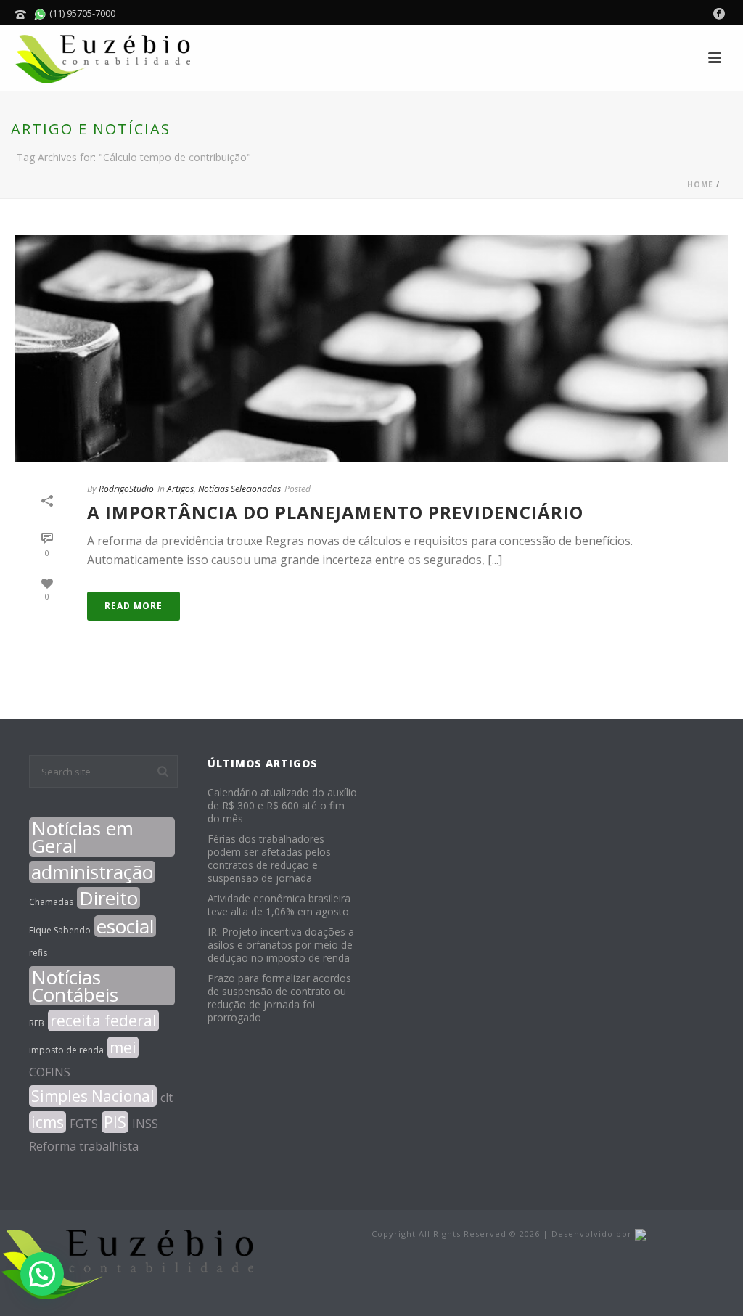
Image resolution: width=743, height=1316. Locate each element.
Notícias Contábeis (74, 985)
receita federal (103, 1020)
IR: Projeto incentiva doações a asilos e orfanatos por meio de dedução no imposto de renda (281, 945)
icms (47, 1122)
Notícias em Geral (82, 837)
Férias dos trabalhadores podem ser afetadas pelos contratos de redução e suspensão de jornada (269, 859)
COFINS (49, 1072)
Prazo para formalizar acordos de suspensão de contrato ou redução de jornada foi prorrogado (279, 998)
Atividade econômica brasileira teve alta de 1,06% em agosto (279, 905)
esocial (125, 926)
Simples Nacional (93, 1096)
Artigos (180, 489)
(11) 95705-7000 (81, 13)
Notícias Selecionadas (239, 489)
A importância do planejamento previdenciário (335, 512)
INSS (145, 1124)
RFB (36, 1023)
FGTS (84, 1124)
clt (166, 1097)
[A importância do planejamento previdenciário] (371, 348)
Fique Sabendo (60, 930)
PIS (115, 1122)
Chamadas (51, 902)
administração (92, 872)
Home (700, 184)
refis (38, 953)
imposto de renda (66, 1050)
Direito (108, 898)
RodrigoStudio (126, 489)
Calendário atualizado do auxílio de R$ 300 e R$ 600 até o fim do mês (282, 805)
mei (123, 1047)
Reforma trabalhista (84, 1146)
